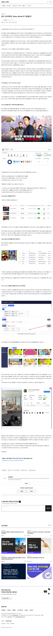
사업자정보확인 (15, 615)
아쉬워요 (31, 491)
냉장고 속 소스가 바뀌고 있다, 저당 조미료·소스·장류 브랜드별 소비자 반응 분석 (38, 532)
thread (8, 623)
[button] (50, 525)
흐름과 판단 (14, 5)
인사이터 (19, 5)
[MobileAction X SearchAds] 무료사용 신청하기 (13, 460)
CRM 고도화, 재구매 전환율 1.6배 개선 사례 (35, 557)
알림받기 (26, 483)
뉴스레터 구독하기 (5, 598)
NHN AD (4, 606)
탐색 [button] (4, 5)
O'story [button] (29, 5)
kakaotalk (12, 623)
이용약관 (2, 621)
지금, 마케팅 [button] (8, 5)
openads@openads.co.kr (20, 616)
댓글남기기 (48, 508)
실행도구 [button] (23, 5)
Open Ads (5, 2)
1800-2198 (9, 616)
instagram (3, 623)
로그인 (50, 1)
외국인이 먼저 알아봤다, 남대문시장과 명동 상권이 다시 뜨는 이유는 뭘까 (12, 532)
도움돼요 (21, 491)
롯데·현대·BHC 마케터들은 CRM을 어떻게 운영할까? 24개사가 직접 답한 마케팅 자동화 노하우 (13, 558)
